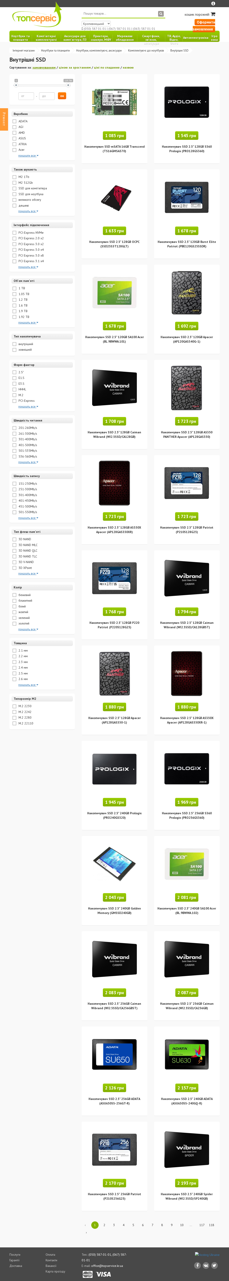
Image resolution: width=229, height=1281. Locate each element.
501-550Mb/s (27, 512)
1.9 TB (23, 311)
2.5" (21, 372)
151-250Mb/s (27, 484)
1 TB (21, 288)
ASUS (22, 138)
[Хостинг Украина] (207, 1255)
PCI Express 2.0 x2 (31, 238)
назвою (128, 67)
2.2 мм (23, 656)
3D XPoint (25, 568)
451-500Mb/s (27, 506)
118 (211, 1225)
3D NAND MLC (28, 545)
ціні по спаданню (107, 67)
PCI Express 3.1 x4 (31, 261)
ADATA (23, 121)
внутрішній (25, 344)
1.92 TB (23, 317)
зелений (24, 618)
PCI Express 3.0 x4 (31, 250)
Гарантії (14, 1260)
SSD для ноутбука (30, 194)
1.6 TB (23, 305)
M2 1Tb (23, 177)
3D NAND (24, 539)
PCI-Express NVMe (31, 233)
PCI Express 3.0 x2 (31, 244)
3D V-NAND (26, 562)
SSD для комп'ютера (32, 188)
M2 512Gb (25, 183)
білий (22, 606)
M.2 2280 (25, 717)
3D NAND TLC (27, 556)
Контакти (51, 1260)
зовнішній (25, 350)
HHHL (22, 389)
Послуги (14, 1255)
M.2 (20, 395)
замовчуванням (44, 67)
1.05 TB (23, 294)
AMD (21, 133)
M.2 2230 (25, 706)
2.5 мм (23, 673)
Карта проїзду (55, 1271)
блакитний (25, 600)
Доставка (15, 1266)
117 (201, 1225)
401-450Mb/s (27, 501)
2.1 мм (23, 650)
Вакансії (51, 1266)
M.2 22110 (25, 723)
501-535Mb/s (27, 451)
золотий (23, 623)
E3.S (21, 384)
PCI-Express (26, 401)
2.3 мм (23, 662)
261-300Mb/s (27, 434)
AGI (20, 127)
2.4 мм (23, 667)
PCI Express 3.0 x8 (31, 255)
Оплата (50, 1255)
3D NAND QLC (27, 551)
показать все (27, 211)
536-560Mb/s (27, 456)
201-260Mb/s (27, 428)
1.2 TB (23, 300)
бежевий (24, 595)
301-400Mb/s (27, 439)
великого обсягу (29, 200)
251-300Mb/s (27, 489)
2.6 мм (23, 679)
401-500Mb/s (27, 445)
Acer (21, 150)
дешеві (23, 205)
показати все (27, 155)
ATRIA (22, 144)
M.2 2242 (25, 712)
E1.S (21, 378)
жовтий (23, 612)
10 (182, 1225)
